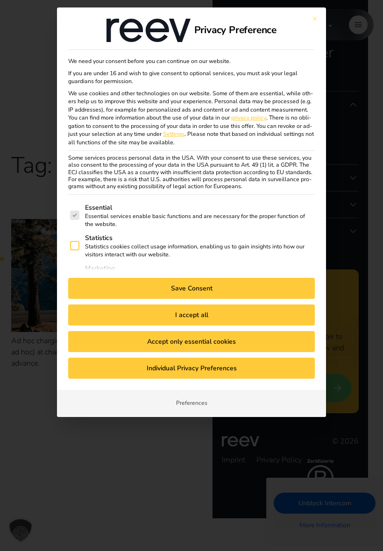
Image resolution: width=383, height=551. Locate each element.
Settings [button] (173, 134)
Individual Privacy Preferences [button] (192, 368)
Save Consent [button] (192, 288)
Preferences (191, 403)
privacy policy (248, 117)
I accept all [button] (191, 315)
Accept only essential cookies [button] (191, 341)
